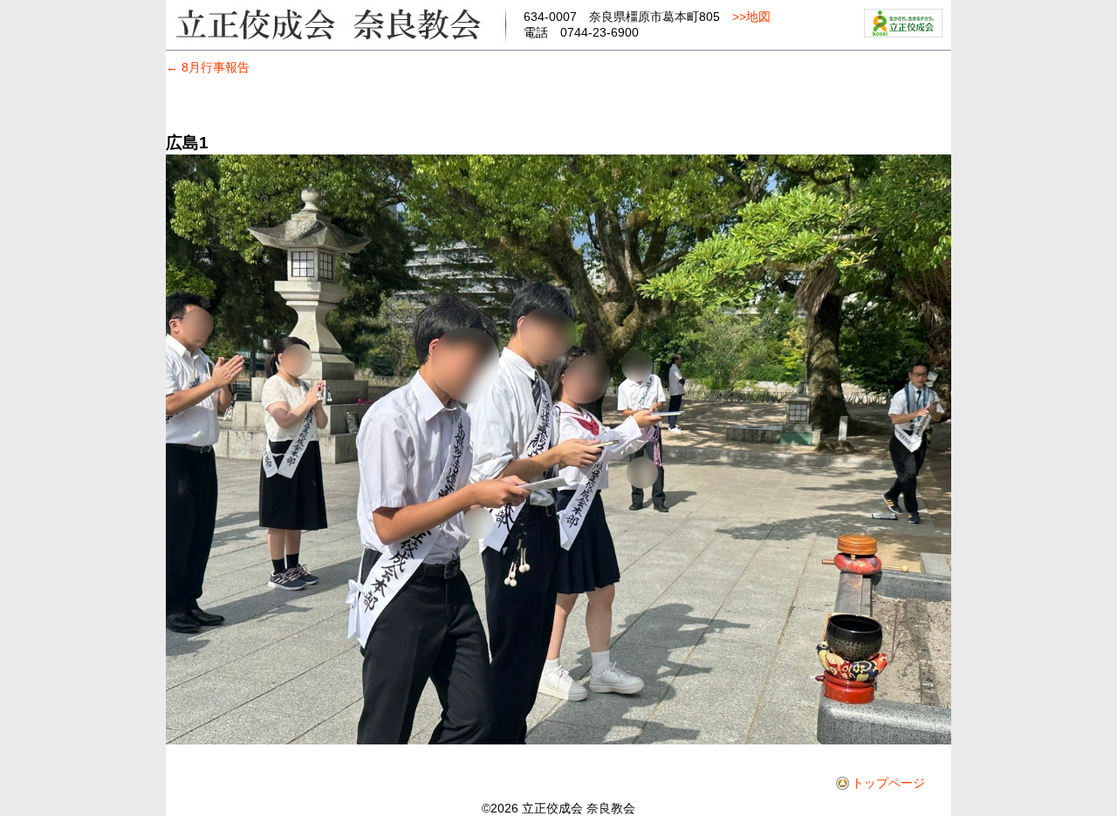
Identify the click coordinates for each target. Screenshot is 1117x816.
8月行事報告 (208, 67)
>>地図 (751, 17)
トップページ (888, 783)
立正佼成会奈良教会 (336, 23)
